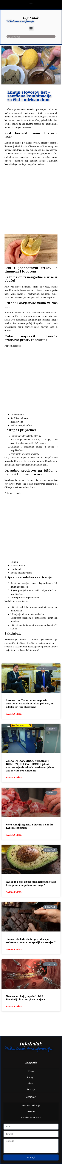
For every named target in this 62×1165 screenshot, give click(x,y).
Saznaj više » (14, 714)
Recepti (31, 1077)
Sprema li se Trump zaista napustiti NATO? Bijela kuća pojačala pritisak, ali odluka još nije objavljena (30, 703)
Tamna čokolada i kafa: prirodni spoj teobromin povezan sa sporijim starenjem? (31, 940)
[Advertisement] (31, 200)
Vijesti (31, 1083)
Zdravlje (31, 1089)
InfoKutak (31, 17)
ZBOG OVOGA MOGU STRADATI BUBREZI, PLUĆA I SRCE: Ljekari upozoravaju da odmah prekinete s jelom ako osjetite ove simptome (30, 765)
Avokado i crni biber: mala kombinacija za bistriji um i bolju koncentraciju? (31, 883)
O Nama (31, 1111)
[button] (31, 3)
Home (31, 1071)
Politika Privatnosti (31, 1117)
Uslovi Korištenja (31, 1105)
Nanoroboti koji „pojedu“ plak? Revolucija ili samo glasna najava (25, 998)
